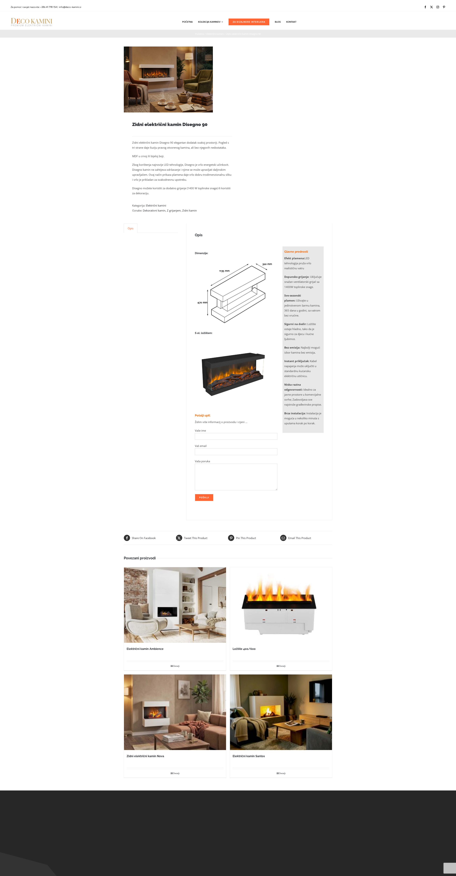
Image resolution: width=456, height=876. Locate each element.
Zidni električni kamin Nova (145, 756)
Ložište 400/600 (244, 649)
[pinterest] (444, 7)
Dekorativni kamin (154, 210)
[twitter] (431, 7)
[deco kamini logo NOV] (32, 18)
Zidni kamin (189, 210)
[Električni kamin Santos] (281, 712)
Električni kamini (156, 205)
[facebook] (425, 7)
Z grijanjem (174, 210)
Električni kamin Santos (249, 756)
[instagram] (437, 7)
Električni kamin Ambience (145, 649)
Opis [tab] (130, 228)
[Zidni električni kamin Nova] (175, 712)
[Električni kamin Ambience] (175, 605)
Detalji (176, 666)
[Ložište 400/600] (281, 605)
